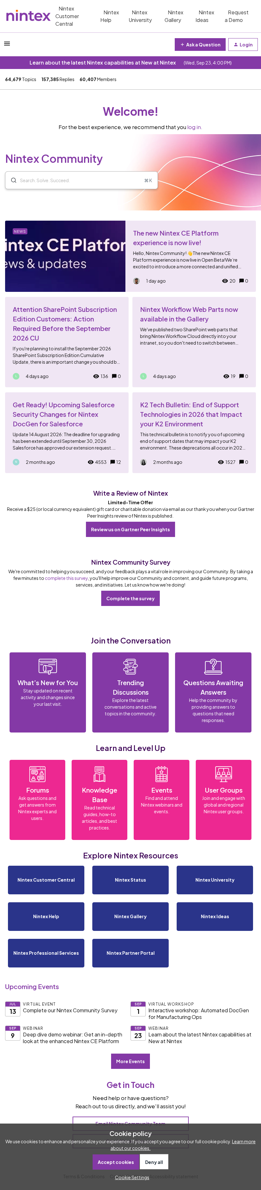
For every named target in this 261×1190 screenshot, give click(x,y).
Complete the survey (130, 598)
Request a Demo (237, 16)
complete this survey (66, 578)
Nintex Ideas (204, 16)
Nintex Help (109, 16)
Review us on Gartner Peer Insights (130, 529)
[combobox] (81, 180)
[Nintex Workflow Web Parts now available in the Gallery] (194, 342)
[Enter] (11, 180)
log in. (194, 127)
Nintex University (140, 16)
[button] (130, 1177)
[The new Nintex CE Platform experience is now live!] (130, 256)
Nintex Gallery (174, 16)
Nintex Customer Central (67, 16)
